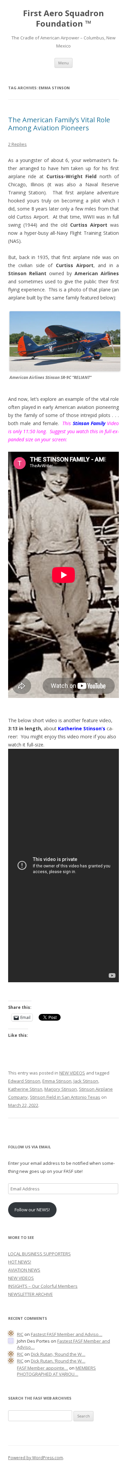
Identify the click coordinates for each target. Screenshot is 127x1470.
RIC (20, 1334)
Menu (63, 62)
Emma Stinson (56, 1081)
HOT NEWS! (19, 1262)
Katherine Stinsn (25, 1089)
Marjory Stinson (60, 1089)
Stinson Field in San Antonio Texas (65, 1097)
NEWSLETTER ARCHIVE (30, 1294)
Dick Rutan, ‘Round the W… (58, 1354)
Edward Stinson (24, 1081)
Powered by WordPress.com (35, 1458)
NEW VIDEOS (72, 1073)
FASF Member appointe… (42, 1368)
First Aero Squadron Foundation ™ (63, 18)
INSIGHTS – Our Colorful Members (43, 1286)
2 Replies (17, 144)
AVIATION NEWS (24, 1270)
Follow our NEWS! (32, 1210)
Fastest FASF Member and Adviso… (66, 1334)
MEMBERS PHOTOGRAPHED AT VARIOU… (56, 1371)
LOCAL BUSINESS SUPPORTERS (39, 1254)
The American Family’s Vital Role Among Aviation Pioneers (59, 123)
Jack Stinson (85, 1081)
